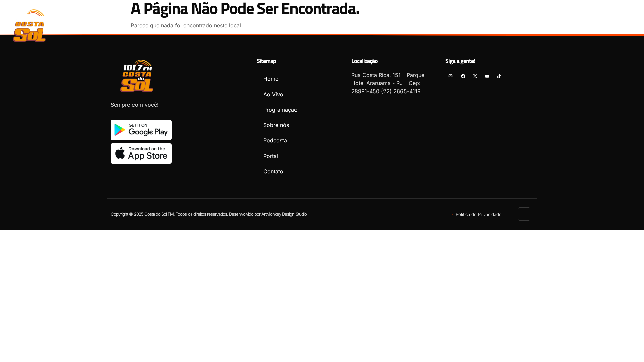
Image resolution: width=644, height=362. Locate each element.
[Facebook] (594, 25)
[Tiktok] (631, 25)
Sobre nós (414, 22)
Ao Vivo (326, 22)
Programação (368, 22)
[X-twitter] (607, 25)
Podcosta (454, 22)
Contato (525, 22)
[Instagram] (582, 25)
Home (295, 22)
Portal (490, 22)
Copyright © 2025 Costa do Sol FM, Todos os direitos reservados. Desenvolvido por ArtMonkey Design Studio (209, 214)
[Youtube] (619, 25)
